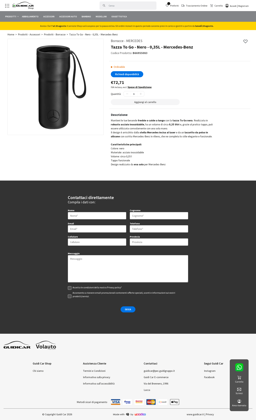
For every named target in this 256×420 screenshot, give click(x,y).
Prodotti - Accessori (29, 34)
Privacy (210, 414)
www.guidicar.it (195, 414)
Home (10, 34)
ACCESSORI (49, 16)
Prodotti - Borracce (54, 34)
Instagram (210, 370)
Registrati (243, 5)
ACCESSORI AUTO (68, 16)
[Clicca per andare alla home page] (23, 5)
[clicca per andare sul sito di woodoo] (129, 414)
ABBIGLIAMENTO (30, 16)
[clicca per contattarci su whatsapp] (239, 367)
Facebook (209, 377)
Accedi (233, 5)
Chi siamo (38, 370)
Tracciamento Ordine (196, 5)
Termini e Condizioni (94, 370)
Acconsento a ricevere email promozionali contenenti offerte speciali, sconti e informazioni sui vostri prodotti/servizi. (124, 294)
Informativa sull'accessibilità (99, 383)
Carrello (219, 5)
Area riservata (239, 405)
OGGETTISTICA (119, 16)
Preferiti (174, 5)
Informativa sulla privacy (96, 377)
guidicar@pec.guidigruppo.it (159, 370)
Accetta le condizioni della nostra (97, 287)
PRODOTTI (10, 16)
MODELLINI (101, 16)
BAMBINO (86, 16)
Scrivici (239, 393)
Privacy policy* (114, 287)
